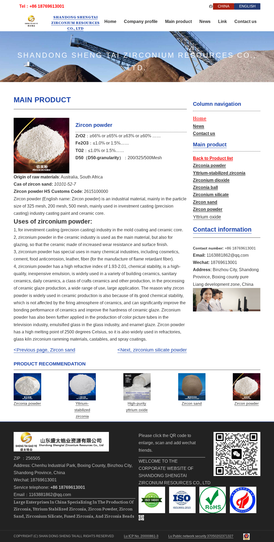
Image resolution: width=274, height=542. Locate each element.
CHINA (223, 6)
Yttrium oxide (207, 217)
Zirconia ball (205, 187)
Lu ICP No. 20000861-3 (141, 536)
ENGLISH (247, 6)
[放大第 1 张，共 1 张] (62, 124)
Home (199, 118)
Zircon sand (205, 202)
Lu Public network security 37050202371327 (200, 536)
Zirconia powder (209, 165)
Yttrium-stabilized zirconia (219, 173)
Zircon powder (207, 209)
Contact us (204, 133)
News (198, 126)
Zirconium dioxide (211, 180)
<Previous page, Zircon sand (44, 350)
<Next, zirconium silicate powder (152, 350)
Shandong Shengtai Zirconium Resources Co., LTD (75, 22)
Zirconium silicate (211, 194)
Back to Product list (213, 158)
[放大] (253, 439)
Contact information (222, 229)
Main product (210, 144)
